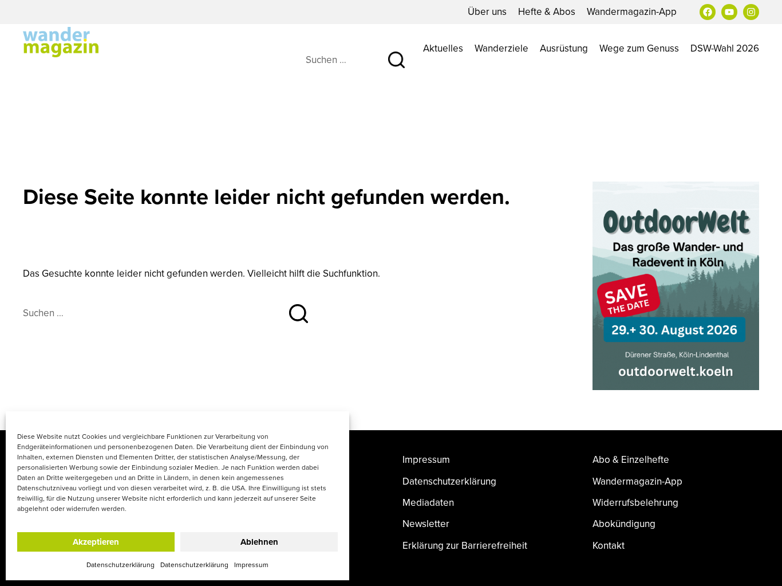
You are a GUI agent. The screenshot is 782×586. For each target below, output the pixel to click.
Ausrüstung (564, 48)
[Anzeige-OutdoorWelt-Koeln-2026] (676, 285)
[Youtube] (729, 12)
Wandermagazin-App (632, 11)
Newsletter (425, 523)
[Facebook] (708, 12)
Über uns (487, 11)
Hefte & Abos (546, 11)
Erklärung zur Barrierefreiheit (464, 545)
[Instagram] (751, 12)
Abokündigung (624, 523)
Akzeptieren (96, 542)
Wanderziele (501, 48)
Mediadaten (428, 502)
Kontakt (609, 545)
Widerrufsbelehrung (635, 502)
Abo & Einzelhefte (631, 459)
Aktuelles (443, 48)
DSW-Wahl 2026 (724, 48)
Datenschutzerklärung (120, 564)
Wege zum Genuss (639, 48)
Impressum (251, 564)
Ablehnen (259, 542)
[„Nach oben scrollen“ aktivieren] (760, 565)
